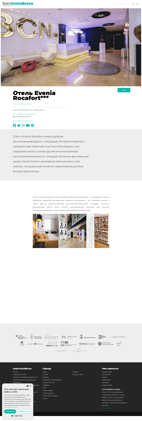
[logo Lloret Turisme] (52, 344)
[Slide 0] (57, 85)
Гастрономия (107, 372)
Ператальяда (47, 390)
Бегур (45, 372)
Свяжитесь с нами (20, 374)
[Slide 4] (72, 85)
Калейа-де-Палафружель (52, 380)
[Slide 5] (76, 85)
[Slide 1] (61, 85)
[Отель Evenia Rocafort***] (71, 46)
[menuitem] (114, 4)
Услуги (104, 377)
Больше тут (106, 408)
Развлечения (107, 385)
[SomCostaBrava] (17, 4)
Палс (45, 388)
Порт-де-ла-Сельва (50, 396)
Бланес (45, 374)
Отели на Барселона (22, 104)
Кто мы (15, 372)
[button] (138, 4)
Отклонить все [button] (24, 411)
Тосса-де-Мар (77, 374)
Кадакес (46, 377)
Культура (105, 382)
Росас (45, 398)
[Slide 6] (80, 85)
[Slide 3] (69, 85)
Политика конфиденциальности (25, 377)
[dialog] (17, 401)
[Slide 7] (84, 85)
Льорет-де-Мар (49, 382)
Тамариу (75, 372)
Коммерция (106, 380)
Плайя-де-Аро (48, 393)
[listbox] (28, 386)
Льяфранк (46, 385)
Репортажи (106, 374)
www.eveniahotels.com (23, 121)
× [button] (30, 386)
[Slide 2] (65, 85)
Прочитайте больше (10, 407)
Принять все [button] (10, 411)
